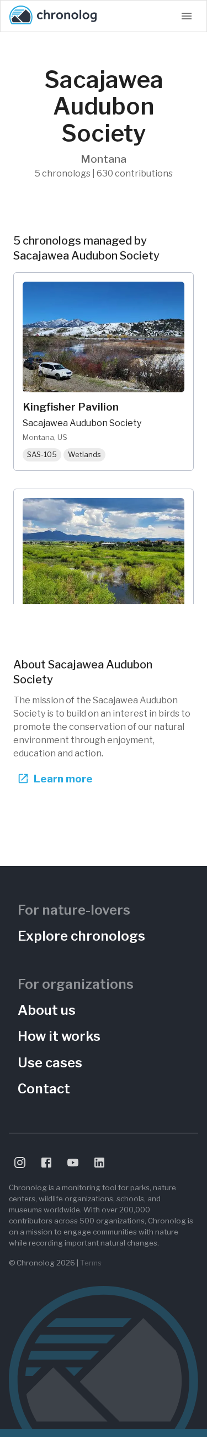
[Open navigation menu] (187, 16)
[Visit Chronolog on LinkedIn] (99, 1162)
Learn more (63, 778)
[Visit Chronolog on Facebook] (46, 1162)
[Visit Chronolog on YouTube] (73, 1162)
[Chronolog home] (53, 16)
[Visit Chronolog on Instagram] (20, 1162)
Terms (91, 1262)
